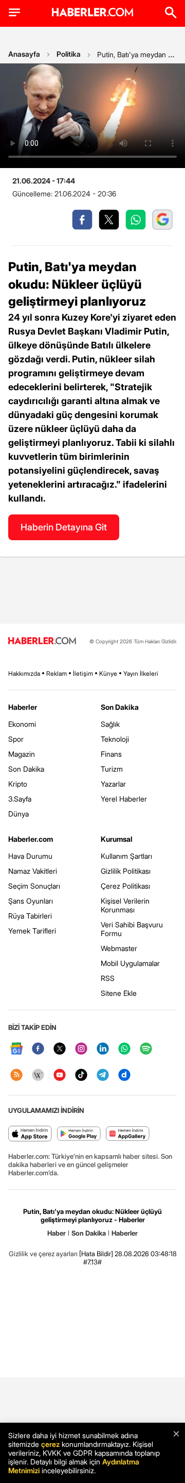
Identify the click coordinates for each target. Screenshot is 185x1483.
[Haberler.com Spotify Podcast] (146, 1049)
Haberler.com (30, 839)
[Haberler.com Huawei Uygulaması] (128, 1134)
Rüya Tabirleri (30, 915)
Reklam (56, 673)
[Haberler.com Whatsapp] (124, 1049)
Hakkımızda (24, 673)
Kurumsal (117, 839)
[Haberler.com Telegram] (103, 1076)
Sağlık (110, 724)
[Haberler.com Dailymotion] (124, 1076)
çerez (50, 1444)
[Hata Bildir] (96, 1253)
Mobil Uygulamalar (130, 963)
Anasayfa (24, 53)
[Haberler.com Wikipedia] (38, 1076)
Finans (111, 753)
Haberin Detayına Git (64, 527)
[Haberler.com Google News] (16, 1049)
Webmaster (119, 948)
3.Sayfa (19, 798)
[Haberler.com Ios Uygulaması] (30, 1134)
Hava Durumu (30, 856)
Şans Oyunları (30, 900)
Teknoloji (115, 739)
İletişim (83, 673)
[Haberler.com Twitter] (59, 1049)
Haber (56, 1233)
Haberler (22, 707)
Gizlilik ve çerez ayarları (43, 1253)
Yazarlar (113, 783)
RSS (108, 978)
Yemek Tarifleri (32, 930)
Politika (69, 53)
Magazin (21, 753)
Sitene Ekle (119, 993)
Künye (108, 673)
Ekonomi (22, 724)
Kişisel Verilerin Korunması (125, 905)
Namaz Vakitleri (32, 871)
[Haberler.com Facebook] (38, 1049)
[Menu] (14, 12)
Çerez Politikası (125, 885)
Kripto (17, 783)
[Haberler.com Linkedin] (103, 1049)
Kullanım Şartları (126, 856)
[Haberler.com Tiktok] (81, 1076)
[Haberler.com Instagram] (81, 1049)
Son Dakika (26, 768)
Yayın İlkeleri (140, 673)
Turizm (112, 768)
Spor (16, 739)
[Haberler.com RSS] (16, 1076)
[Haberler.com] (42, 641)
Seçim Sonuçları (34, 885)
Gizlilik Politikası (126, 871)
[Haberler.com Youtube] (59, 1076)
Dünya (18, 813)
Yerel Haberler (124, 798)
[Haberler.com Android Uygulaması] (79, 1134)
